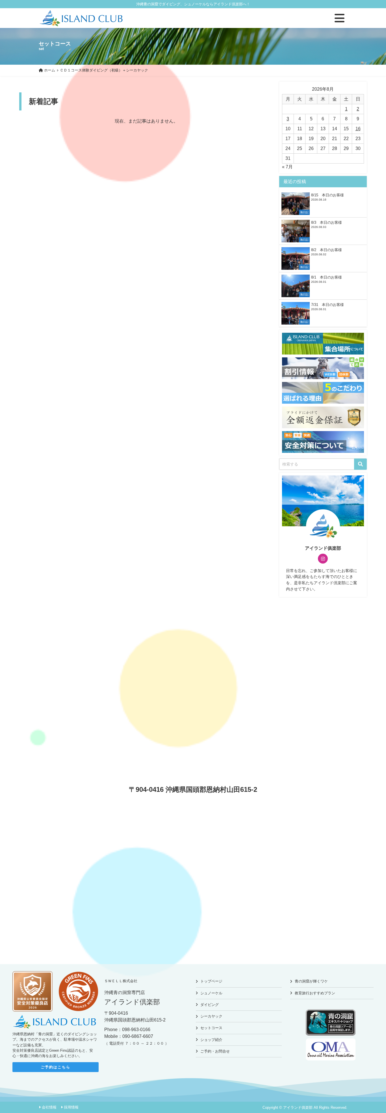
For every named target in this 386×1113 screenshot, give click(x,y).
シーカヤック (211, 1016)
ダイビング (209, 1005)
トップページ (211, 981)
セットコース (211, 1028)
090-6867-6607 (137, 1036)
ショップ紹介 (211, 1040)
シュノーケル (211, 993)
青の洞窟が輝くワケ (311, 981)
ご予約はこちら (55, 1067)
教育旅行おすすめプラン (315, 993)
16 (358, 128)
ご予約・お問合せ (215, 1051)
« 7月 (287, 166)
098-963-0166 (136, 1029)
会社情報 (49, 1107)
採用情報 (71, 1107)
